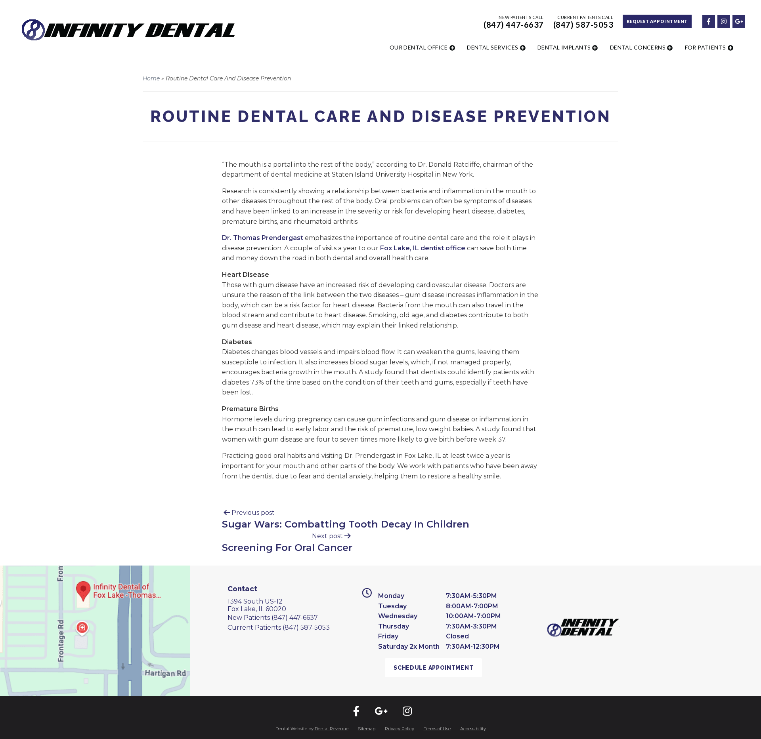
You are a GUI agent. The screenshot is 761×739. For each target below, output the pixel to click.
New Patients (273, 617)
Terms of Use (437, 728)
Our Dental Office (419, 47)
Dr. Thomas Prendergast (262, 238)
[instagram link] (723, 21)
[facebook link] (708, 21)
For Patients (705, 47)
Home (151, 78)
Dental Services (492, 47)
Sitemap (366, 728)
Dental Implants (564, 47)
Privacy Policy (399, 728)
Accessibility (473, 728)
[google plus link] (738, 21)
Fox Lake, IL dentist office (422, 248)
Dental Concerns (637, 47)
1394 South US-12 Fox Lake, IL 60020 (257, 605)
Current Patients (279, 627)
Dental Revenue (331, 728)
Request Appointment (657, 21)
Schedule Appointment (433, 668)
